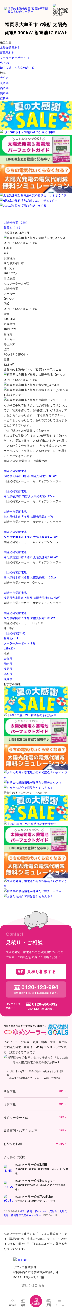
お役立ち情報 (35, 1143)
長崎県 (8, 664)
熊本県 (8, 674)
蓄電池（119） (13, 227)
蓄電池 (22, 471)
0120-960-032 (45, 1004)
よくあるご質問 (14, 1156)
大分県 (8, 658)
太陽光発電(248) (14, 633)
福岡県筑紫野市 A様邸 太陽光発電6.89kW (31, 557)
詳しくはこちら (33, 1285)
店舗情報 (35, 1104)
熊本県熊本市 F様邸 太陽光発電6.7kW (28, 516)
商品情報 (35, 1091)
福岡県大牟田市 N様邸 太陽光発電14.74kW (32, 598)
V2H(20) (9, 648)
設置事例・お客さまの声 (35, 1130)
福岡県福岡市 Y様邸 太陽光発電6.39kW (29, 618)
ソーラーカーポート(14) (19, 643)
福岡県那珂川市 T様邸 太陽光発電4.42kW (31, 537)
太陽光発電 (11, 471)
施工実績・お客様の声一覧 (17, 68)
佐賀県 (8, 679)
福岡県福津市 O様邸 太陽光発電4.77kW (29, 496)
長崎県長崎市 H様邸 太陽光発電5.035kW (30, 476)
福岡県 (8, 669)
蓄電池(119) (11, 638)
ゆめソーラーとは (35, 1117)
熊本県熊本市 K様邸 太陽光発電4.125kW (30, 577)
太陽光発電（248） (16, 222)
